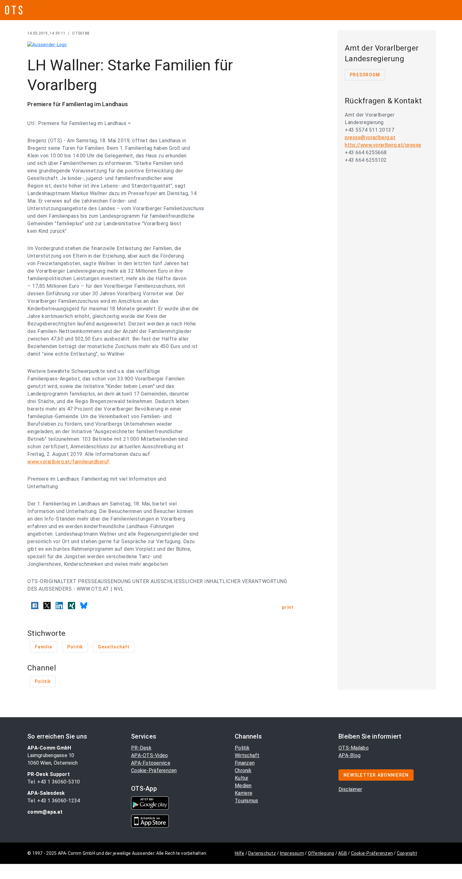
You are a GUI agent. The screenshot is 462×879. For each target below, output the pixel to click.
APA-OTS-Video (149, 755)
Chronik (243, 770)
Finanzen (245, 763)
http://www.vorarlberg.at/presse (383, 145)
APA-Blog (349, 755)
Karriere (243, 793)
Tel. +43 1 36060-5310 (53, 782)
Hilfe (239, 853)
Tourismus (246, 801)
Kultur (242, 778)
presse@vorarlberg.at (370, 137)
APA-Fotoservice (150, 763)
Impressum (292, 853)
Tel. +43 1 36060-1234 (53, 801)
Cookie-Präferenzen (154, 770)
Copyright (407, 853)
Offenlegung (321, 853)
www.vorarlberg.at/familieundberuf (68, 462)
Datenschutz (262, 853)
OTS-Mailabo (353, 748)
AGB (342, 853)
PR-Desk (141, 748)
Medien (243, 786)
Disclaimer (350, 789)
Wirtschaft (247, 755)
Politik (242, 748)
